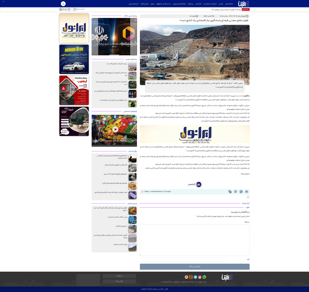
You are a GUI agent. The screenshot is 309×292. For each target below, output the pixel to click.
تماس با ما (119, 281)
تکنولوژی (159, 4)
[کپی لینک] (230, 191)
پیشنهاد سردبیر (131, 59)
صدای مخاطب (144, 4)
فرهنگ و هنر (181, 4)
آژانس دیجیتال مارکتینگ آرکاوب (152, 289)
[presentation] (99, 118)
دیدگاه (247, 222)
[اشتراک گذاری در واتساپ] (241, 191)
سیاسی (221, 4)
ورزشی (175, 4)
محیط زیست (207, 4)
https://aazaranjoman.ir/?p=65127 (158, 191)
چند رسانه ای (167, 4)
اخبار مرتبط (246, 203)
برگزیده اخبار (133, 151)
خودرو (152, 4)
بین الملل (191, 4)
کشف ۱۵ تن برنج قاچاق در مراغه (231, 9)
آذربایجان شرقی (133, 4)
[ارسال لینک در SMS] (235, 191)
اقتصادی (198, 4)
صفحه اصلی (229, 4)
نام (248, 259)
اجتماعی (214, 4)
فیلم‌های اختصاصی (130, 111)
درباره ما (119, 276)
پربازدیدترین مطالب (130, 16)
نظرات (248, 207)
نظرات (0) (193, 16)
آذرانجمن (240, 96)
